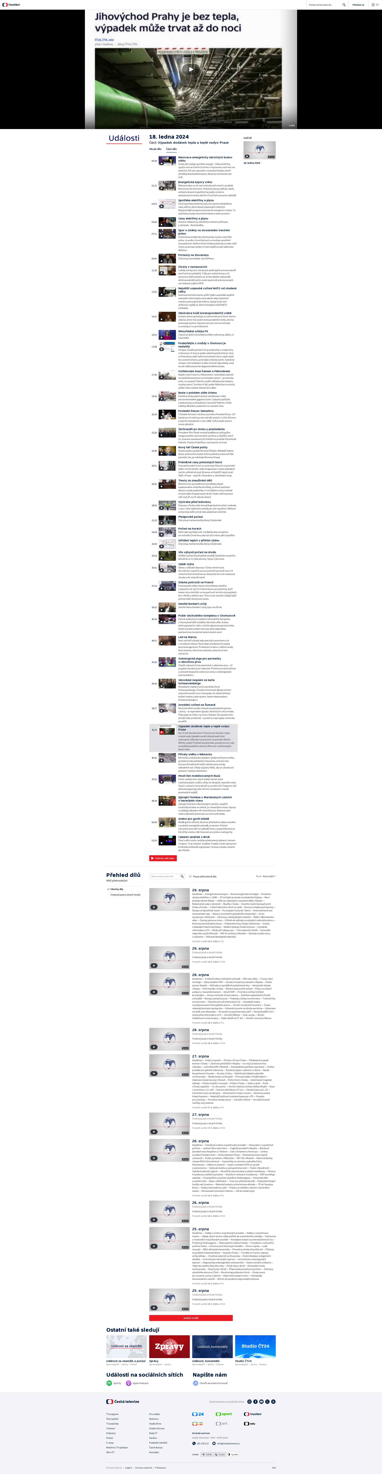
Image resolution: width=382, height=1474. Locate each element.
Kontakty (154, 1452)
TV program (112, 1414)
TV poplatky (112, 1423)
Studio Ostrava (156, 1428)
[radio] (124, 889)
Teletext (110, 1428)
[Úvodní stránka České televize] (123, 1401)
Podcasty (111, 1433)
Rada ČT (153, 1433)
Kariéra (153, 1437)
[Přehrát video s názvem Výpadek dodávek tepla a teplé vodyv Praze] (191, 69)
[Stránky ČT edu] (249, 1424)
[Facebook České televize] (255, 1401)
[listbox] (220, 1454)
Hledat (344, 5)
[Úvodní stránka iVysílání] (13, 5)
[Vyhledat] (182, 876)
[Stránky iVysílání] (252, 1415)
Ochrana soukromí (143, 1467)
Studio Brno (155, 1423)
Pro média (154, 1414)
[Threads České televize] (273, 1401)
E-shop (110, 1442)
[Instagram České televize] (249, 1401)
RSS (274, 1467)
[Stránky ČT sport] (224, 1415)
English (128, 1467)
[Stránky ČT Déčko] (197, 1424)
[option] (207, 1454)
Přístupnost (160, 1467)
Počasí (109, 1437)
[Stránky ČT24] (198, 1415)
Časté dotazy (155, 1447)
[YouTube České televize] (261, 1401)
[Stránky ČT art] (221, 1424)
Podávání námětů (158, 1442)
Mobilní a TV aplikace (117, 1447)
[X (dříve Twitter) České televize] (267, 1401)
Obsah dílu (155, 149)
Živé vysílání (112, 1418)
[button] (191, 69)
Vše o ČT (110, 1452)
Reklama (153, 1418)
